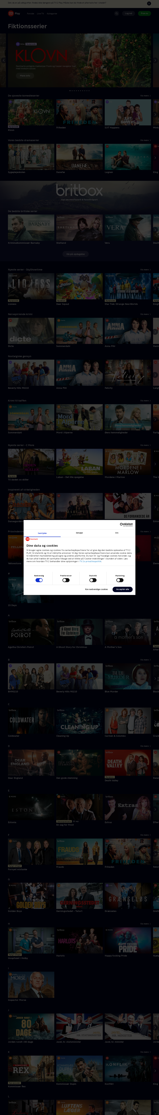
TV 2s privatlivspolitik (90, 561)
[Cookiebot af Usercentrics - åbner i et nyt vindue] (122, 524)
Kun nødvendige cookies (96, 589)
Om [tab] (116, 533)
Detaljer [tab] (79, 533)
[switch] (66, 580)
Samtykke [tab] (42, 533)
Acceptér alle (122, 589)
